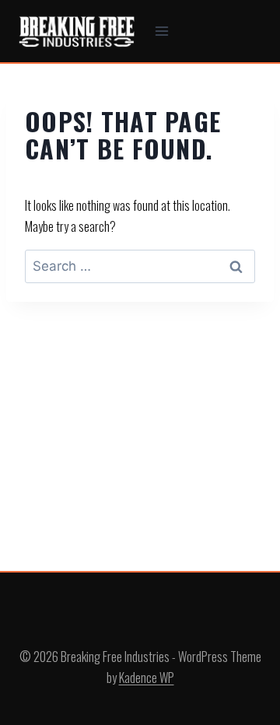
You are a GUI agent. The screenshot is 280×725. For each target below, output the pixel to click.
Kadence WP (146, 677)
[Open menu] (162, 31)
